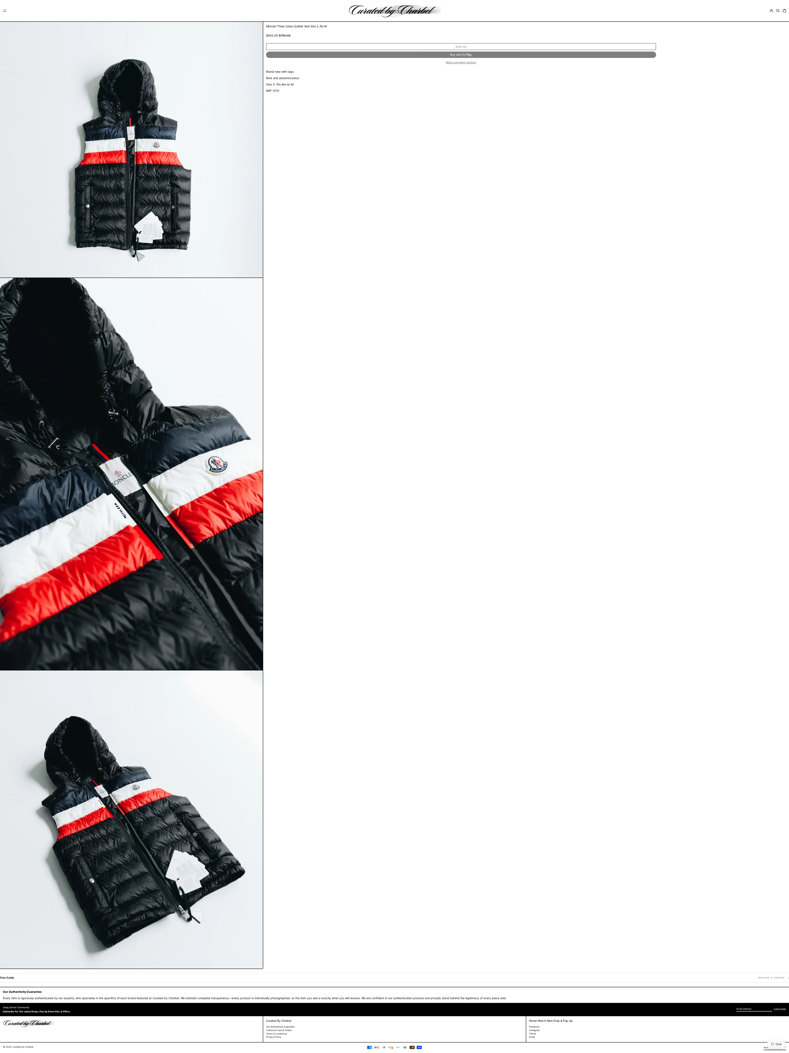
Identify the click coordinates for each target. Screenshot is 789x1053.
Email (532, 1037)
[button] (778, 10)
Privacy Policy (273, 1037)
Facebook (534, 1026)
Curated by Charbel (23, 1046)
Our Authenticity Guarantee (280, 1026)
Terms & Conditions (276, 1033)
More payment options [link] (461, 62)
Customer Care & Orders (279, 1030)
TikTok (532, 1033)
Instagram (534, 1030)
